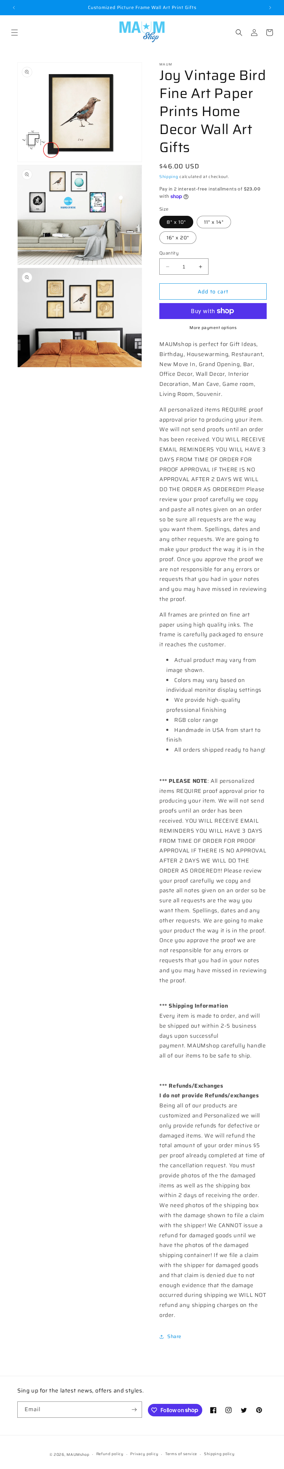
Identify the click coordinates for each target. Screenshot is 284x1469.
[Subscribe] (134, 1409)
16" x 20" (178, 237)
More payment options (213, 328)
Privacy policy (144, 1454)
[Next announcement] (270, 7)
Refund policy (110, 1454)
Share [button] (174, 1336)
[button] (14, 32)
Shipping (168, 176)
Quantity (169, 253)
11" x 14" (214, 222)
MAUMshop (77, 1455)
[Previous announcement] (13, 7)
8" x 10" (176, 222)
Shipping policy (219, 1454)
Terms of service (181, 1454)
